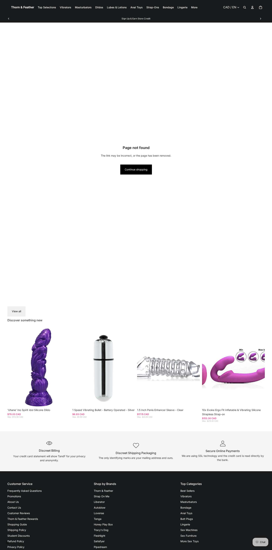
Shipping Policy (16, 530)
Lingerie (185, 524)
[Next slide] (260, 19)
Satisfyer (99, 541)
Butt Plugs (186, 518)
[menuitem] (194, 7)
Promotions (14, 496)
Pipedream (100, 547)
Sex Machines (188, 530)
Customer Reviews (18, 513)
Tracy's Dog (101, 530)
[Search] (245, 7)
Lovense (99, 513)
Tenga (97, 518)
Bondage (185, 507)
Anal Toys (186, 513)
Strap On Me (101, 496)
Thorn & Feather (103, 490)
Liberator (99, 501)
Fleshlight (99, 535)
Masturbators (188, 501)
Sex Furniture (188, 535)
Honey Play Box (103, 524)
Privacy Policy (15, 547)
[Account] (252, 7)
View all (16, 311)
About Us (13, 501)
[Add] (64, 400)
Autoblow (99, 507)
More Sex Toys (189, 541)
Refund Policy (15, 541)
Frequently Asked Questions (24, 490)
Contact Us (14, 507)
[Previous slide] (9, 19)
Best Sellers (187, 490)
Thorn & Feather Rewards (22, 518)
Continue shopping (136, 169)
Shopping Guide (17, 524)
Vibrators (186, 496)
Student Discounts (18, 535)
